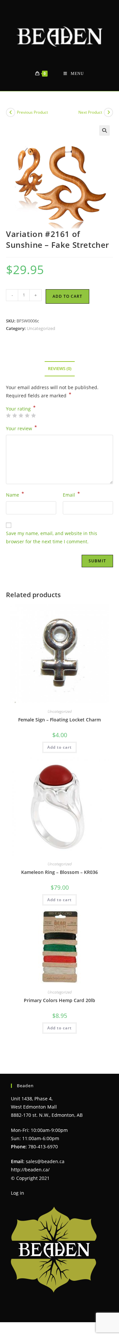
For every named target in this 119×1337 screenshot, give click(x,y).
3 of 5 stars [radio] (21, 415)
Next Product (90, 112)
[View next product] (108, 112)
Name (15, 494)
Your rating (21, 409)
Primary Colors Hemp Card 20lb (59, 1000)
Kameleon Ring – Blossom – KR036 (59, 872)
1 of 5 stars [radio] (8, 415)
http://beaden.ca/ (30, 1169)
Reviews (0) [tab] (59, 368)
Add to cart (67, 296)
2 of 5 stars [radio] (14, 415)
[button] (104, 130)
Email (71, 494)
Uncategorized (41, 328)
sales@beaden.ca (45, 1161)
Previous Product (32, 112)
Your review (21, 428)
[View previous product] (10, 112)
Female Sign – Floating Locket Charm (59, 719)
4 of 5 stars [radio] (27, 415)
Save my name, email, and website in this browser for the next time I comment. (51, 537)
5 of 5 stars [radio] (33, 415)
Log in (17, 1193)
